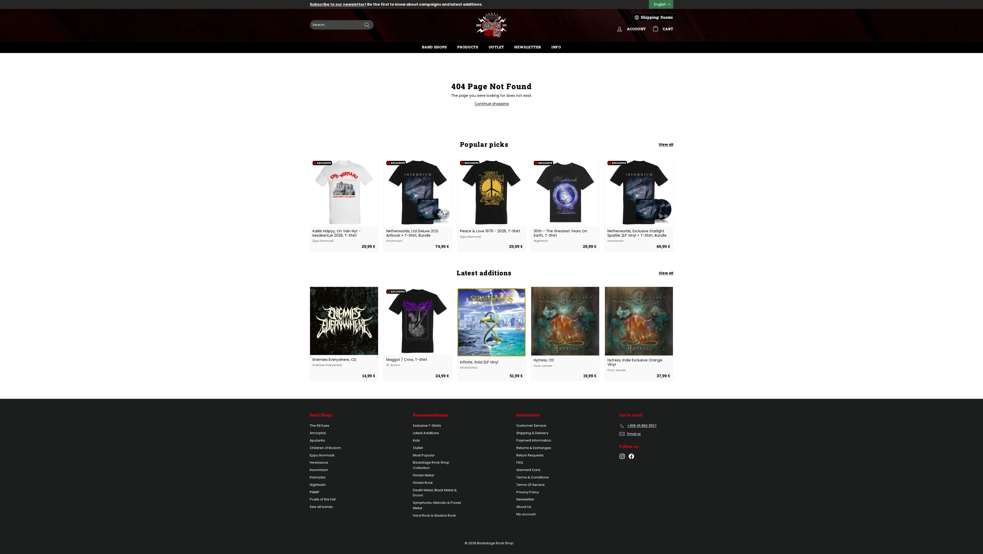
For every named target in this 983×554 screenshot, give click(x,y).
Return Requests (529, 455)
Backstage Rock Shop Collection (431, 465)
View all (666, 144)
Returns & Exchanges (533, 447)
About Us (523, 506)
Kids (416, 440)
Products (467, 47)
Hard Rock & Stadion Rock (434, 515)
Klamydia (317, 477)
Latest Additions (426, 433)
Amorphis (318, 433)
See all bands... (322, 506)
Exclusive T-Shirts (427, 425)
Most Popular (424, 455)
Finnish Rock (423, 482)
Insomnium (319, 469)
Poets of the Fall (323, 499)
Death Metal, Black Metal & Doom (435, 493)
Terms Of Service (530, 484)
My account (526, 514)
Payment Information (533, 440)
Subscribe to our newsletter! (338, 4)
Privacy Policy (527, 492)
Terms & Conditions (532, 477)
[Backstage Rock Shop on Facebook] (631, 456)
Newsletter (527, 47)
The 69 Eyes (319, 425)
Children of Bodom (325, 447)
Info (556, 47)
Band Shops (434, 47)
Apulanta (317, 440)
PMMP (314, 492)
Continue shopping (492, 103)
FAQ (519, 462)
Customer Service (531, 425)
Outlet (496, 47)
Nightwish (318, 484)
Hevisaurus (319, 462)
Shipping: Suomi (657, 17)
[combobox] (342, 25)
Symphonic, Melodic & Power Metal (437, 505)
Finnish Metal (423, 475)
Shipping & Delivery (532, 433)
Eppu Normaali (322, 455)
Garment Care (528, 469)
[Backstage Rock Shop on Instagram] (622, 456)
